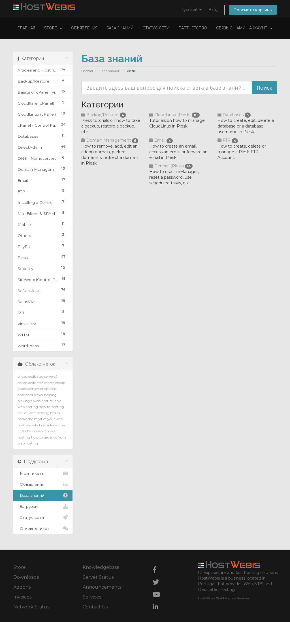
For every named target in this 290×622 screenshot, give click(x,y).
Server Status (98, 577)
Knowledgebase (101, 567)
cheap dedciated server (36, 383)
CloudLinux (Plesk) (175, 114)
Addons (22, 587)
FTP (228, 140)
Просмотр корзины (252, 9)
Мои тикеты (31, 473)
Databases (235, 114)
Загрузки (28, 506)
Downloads (26, 577)
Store (51, 28)
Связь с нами (230, 28)
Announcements (102, 587)
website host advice (41, 425)
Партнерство (192, 28)
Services (92, 597)
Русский (189, 9)
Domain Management (110, 140)
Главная (26, 28)
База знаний (119, 28)
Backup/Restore (104, 114)
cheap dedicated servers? (37, 376)
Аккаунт (259, 28)
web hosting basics (44, 413)
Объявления (84, 28)
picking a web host (33, 401)
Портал (87, 71)
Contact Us (95, 607)
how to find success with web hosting (42, 431)
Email (162, 140)
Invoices (22, 597)
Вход (213, 9)
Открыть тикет (33, 528)
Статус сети (155, 28)
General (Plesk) (172, 166)
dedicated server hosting (37, 395)
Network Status (31, 607)
